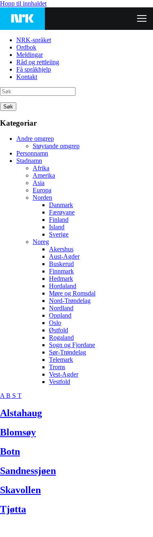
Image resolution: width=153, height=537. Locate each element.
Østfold (58, 330)
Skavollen (20, 490)
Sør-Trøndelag (67, 352)
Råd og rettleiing (37, 62)
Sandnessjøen (28, 470)
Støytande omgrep (56, 145)
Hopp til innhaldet (23, 3)
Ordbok (26, 47)
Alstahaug (21, 413)
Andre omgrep (35, 138)
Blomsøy (18, 432)
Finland (59, 219)
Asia (38, 182)
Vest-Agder (63, 374)
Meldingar (29, 54)
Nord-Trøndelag (70, 300)
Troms (57, 366)
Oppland (60, 315)
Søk (8, 107)
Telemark (61, 359)
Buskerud (61, 263)
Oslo (55, 322)
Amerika (44, 175)
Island (56, 226)
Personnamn (32, 153)
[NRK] (22, 18)
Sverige (59, 234)
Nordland (61, 308)
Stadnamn (29, 160)
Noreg (41, 241)
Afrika (41, 168)
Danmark (61, 204)
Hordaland (62, 285)
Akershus (61, 249)
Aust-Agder (64, 256)
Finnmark (61, 271)
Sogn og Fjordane (72, 344)
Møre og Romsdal (72, 293)
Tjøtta (13, 509)
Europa (42, 190)
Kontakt (26, 76)
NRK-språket (33, 39)
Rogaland (61, 337)
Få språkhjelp (33, 69)
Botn (10, 451)
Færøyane (62, 212)
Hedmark (61, 278)
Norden (42, 197)
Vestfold (59, 381)
